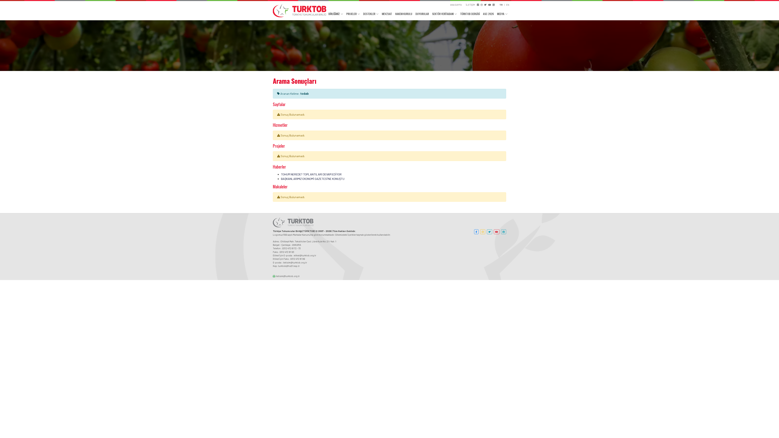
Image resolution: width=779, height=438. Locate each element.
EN (507, 4)
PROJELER (351, 14)
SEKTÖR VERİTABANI (443, 14)
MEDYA (500, 14)
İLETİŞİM (470, 4)
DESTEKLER (369, 14)
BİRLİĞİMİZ (334, 14)
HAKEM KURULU (403, 14)
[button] (476, 231)
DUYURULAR (422, 14)
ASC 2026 (488, 14)
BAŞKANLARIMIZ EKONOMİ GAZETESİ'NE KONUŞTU (312, 178)
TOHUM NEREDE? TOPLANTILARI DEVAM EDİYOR (311, 174)
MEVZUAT (387, 14)
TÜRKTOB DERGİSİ (470, 14)
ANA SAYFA (456, 4)
